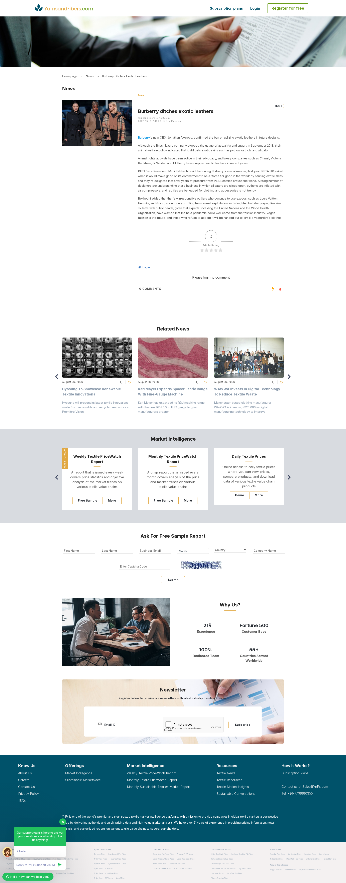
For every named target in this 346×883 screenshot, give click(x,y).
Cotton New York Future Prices (163, 854)
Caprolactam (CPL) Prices (117, 854)
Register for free (288, 8)
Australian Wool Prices (277, 854)
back (141, 95)
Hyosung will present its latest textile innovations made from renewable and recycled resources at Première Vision (96, 407)
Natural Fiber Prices (276, 859)
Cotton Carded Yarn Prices (183, 869)
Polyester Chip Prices (71, 859)
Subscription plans (226, 8)
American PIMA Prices (185, 854)
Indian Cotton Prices (159, 864)
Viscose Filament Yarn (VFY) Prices (223, 869)
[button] (290, 378)
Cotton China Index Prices (185, 859)
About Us (25, 773)
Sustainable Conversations (235, 794)
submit (173, 580)
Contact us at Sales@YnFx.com (305, 787)
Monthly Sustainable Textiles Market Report (158, 787)
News (90, 76)
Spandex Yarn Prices (294, 854)
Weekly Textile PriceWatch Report (151, 773)
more (112, 500)
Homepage (69, 76)
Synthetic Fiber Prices (313, 859)
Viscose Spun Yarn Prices (219, 878)
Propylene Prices (276, 870)
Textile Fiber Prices (329, 859)
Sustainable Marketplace (83, 780)
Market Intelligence (78, 773)
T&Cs (22, 800)
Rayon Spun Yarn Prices (234, 873)
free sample (87, 500)
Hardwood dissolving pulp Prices (242, 854)
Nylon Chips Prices (100, 859)
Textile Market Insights (232, 787)
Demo (239, 495)
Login (255, 8)
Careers (23, 780)
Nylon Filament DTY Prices (117, 864)
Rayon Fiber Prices (244, 869)
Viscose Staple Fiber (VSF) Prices (222, 864)
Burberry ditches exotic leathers (125, 76)
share (278, 105)
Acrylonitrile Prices (290, 870)
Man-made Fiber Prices (294, 859)
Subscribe (242, 725)
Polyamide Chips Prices (118, 859)
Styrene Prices (324, 854)
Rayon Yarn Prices (217, 873)
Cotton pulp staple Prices (219, 854)
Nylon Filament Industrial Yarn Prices (106, 873)
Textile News (225, 773)
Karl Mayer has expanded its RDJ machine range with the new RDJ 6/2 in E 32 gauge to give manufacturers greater (171, 407)
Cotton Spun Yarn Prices (177, 864)
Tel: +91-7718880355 (297, 793)
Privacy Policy (28, 794)
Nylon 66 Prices (99, 864)
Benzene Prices (99, 854)
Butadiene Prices (310, 854)
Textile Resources (229, 780)
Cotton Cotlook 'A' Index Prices (163, 859)
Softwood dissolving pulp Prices (222, 859)
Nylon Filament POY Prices (103, 869)
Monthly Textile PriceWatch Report (152, 780)
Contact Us (26, 787)
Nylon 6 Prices (120, 878)
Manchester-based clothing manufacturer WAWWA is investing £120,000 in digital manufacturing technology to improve (242, 407)
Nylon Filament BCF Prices (103, 878)
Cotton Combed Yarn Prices (162, 869)
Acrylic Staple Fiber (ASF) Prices (310, 870)
